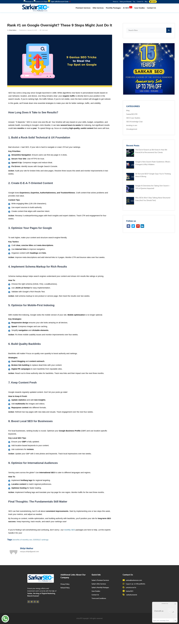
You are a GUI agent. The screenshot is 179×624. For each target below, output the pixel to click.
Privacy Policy (64, 584)
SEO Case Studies (133, 118)
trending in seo (131, 125)
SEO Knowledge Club (134, 122)
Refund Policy (65, 587)
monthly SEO (69, 530)
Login (153, 1)
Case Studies (96, 591)
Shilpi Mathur (12, 30)
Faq (134, 2)
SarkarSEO (129, 591)
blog (127, 110)
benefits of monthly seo (22, 540)
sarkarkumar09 (131, 594)
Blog (146, 2)
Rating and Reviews (125, 2)
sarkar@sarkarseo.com (134, 580)
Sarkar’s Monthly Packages (100, 587)
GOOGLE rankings (40, 540)
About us (115, 2)
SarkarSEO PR (131, 114)
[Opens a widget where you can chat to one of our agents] (164, 612)
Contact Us (140, 2)
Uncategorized (131, 129)
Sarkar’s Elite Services (99, 584)
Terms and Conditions (99, 598)
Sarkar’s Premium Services (100, 580)
